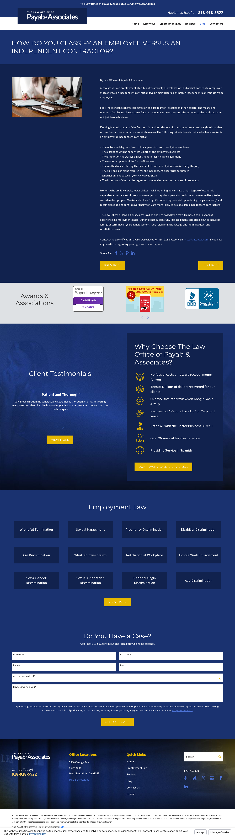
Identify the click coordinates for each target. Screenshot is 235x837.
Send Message (117, 721)
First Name (18, 654)
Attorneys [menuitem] (149, 23)
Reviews (131, 774)
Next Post (210, 265)
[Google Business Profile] (212, 778)
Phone (16, 665)
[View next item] (147, 317)
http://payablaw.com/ (197, 239)
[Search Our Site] (219, 756)
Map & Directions (79, 779)
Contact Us (133, 787)
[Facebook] (221, 778)
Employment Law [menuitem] (170, 23)
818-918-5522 (210, 12)
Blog (129, 781)
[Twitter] (203, 778)
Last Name (125, 654)
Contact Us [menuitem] (216, 23)
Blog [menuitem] (202, 23)
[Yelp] (186, 778)
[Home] (52, 16)
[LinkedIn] (186, 786)
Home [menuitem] (135, 23)
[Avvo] (194, 778)
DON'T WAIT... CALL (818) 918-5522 (163, 466)
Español (131, 794)
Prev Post (112, 265)
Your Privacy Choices (49, 826)
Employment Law (137, 768)
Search (190, 756)
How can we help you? (24, 686)
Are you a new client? (24, 676)
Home (130, 761)
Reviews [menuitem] (190, 23)
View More (60, 439)
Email (123, 665)
